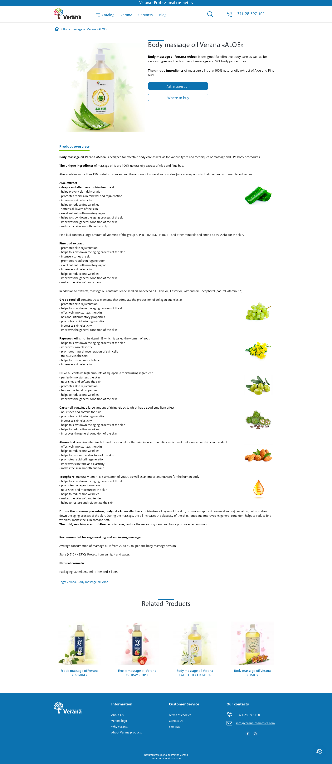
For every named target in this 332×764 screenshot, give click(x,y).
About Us (117, 715)
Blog (162, 14)
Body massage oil (89, 582)
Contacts (145, 14)
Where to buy (178, 97)
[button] (250, 14)
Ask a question (178, 86)
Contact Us (176, 721)
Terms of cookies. (180, 715)
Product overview (74, 146)
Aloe (105, 582)
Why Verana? (119, 726)
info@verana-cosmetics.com (255, 723)
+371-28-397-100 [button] (248, 715)
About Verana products (126, 732)
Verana (126, 14)
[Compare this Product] (101, 624)
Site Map (174, 726)
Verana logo (119, 721)
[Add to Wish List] (101, 618)
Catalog (108, 14)
